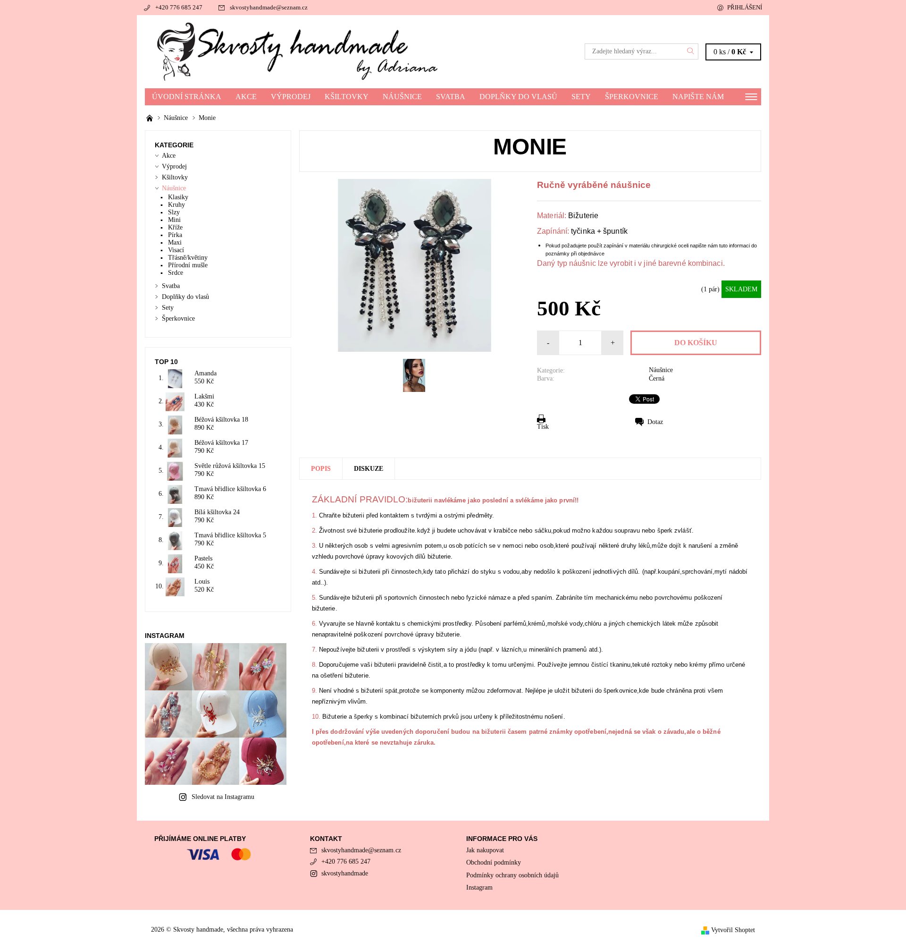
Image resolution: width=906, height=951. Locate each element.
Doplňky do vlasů (518, 97)
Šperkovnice (631, 97)
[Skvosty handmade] (299, 51)
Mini (174, 219)
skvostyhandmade (344, 873)
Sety (581, 97)
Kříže (175, 227)
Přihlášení (744, 7)
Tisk (543, 426)
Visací (176, 250)
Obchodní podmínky (493, 862)
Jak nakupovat (485, 850)
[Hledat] (690, 51)
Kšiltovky (347, 97)
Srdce (175, 272)
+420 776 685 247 (178, 7)
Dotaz (655, 421)
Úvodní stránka (186, 97)
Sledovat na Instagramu (223, 796)
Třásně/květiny (188, 257)
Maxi (175, 242)
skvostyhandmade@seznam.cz (269, 7)
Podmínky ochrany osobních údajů (512, 875)
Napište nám (698, 97)
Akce (246, 97)
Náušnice (402, 97)
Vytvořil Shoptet (733, 930)
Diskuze (368, 468)
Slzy (174, 212)
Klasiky (178, 197)
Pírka (175, 234)
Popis (321, 468)
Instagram (479, 887)
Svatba (450, 97)
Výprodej (290, 97)
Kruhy (176, 204)
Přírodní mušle (188, 265)
